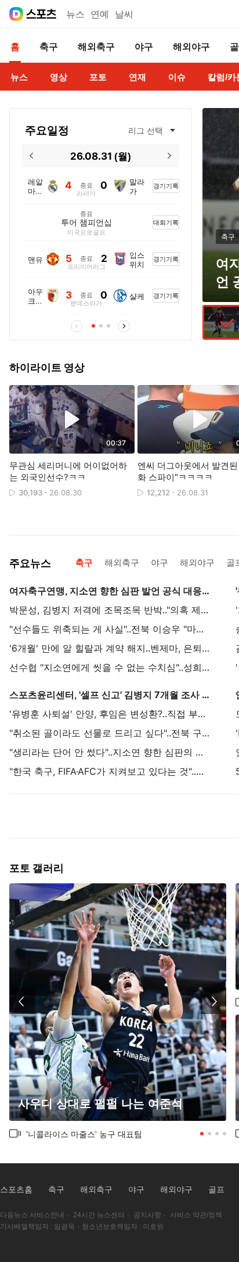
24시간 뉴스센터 (99, 1215)
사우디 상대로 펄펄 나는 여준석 (100, 1103)
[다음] (169, 155)
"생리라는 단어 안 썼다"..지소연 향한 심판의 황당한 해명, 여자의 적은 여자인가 (109, 752)
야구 (136, 1189)
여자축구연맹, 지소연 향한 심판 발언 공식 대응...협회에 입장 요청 (109, 590)
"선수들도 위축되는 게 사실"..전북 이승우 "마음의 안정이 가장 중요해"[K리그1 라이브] (109, 629)
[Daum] (16, 14)
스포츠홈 (16, 1189)
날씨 (124, 14)
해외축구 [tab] (121, 562)
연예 (99, 14)
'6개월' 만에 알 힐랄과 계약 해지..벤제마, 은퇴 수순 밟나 (109, 648)
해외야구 (176, 1189)
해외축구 (96, 1189)
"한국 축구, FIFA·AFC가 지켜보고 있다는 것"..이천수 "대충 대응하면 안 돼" (109, 771)
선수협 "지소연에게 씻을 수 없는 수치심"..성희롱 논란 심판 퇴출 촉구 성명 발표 (109, 667)
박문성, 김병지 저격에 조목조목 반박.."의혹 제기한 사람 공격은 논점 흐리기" (109, 610)
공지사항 (147, 1215)
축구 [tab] (84, 562)
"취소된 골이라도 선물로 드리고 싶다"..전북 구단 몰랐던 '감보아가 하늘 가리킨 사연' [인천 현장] (109, 733)
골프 (216, 1189)
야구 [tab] (159, 562)
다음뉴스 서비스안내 (32, 1215)
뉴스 (75, 14)
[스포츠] (41, 14)
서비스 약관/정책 (196, 1215)
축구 (56, 1189)
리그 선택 (145, 130)
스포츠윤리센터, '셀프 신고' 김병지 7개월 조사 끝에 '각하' (109, 694)
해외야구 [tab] (197, 562)
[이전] (31, 155)
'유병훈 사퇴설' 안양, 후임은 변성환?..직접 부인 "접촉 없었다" (109, 714)
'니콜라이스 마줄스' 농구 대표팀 (84, 1133)
